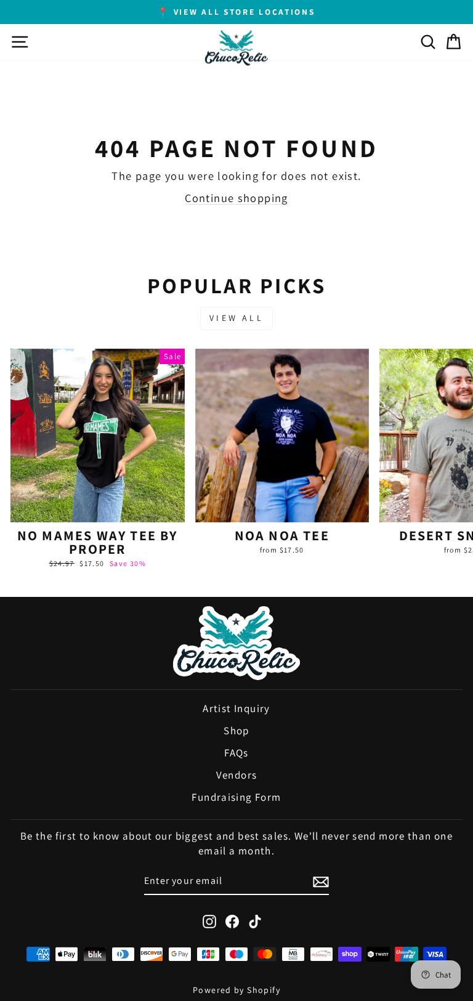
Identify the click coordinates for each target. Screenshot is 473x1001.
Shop (236, 730)
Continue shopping (236, 197)
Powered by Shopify (236, 989)
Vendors (236, 775)
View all (236, 317)
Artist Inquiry (236, 708)
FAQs (236, 753)
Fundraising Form (236, 797)
